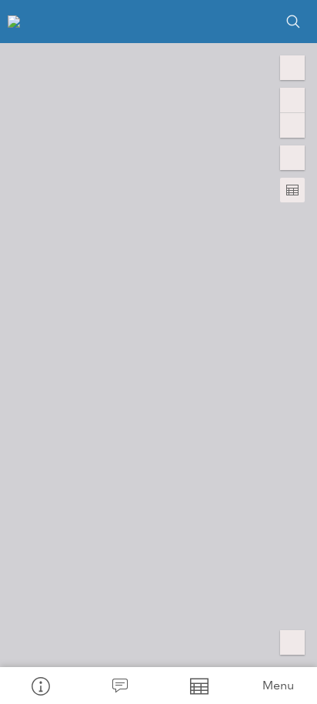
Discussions (118, 685)
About (39, 685)
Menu (278, 685)
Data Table (198, 685)
